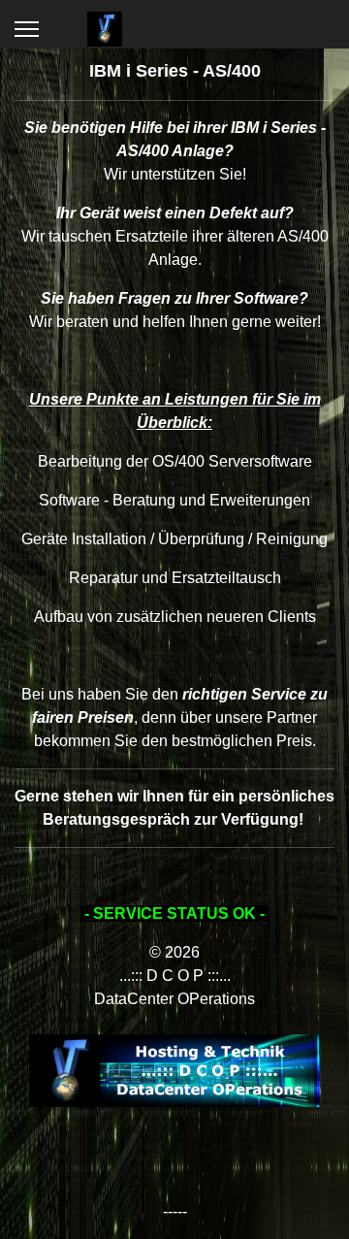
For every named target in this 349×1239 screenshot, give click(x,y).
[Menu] (27, 29)
